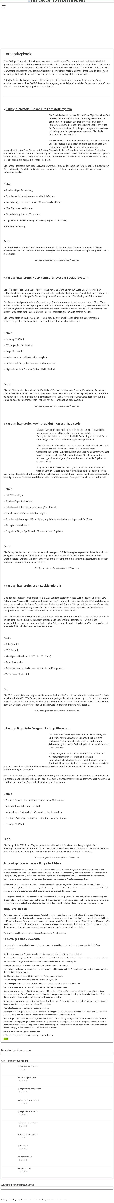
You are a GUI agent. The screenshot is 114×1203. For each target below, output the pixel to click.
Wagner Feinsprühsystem (28, 1134)
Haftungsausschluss (47, 1200)
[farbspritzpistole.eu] (57, 1)
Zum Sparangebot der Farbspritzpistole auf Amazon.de (57, 260)
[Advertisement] (57, 25)
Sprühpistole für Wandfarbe (29, 1112)
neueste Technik (52, 695)
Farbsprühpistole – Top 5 (28, 1123)
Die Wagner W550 (25, 1157)
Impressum (61, 1200)
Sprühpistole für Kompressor (29, 1089)
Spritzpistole (96, 900)
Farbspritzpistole (100, 873)
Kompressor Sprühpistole (28, 1066)
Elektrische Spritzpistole (27, 1077)
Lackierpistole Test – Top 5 (28, 1100)
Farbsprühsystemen (25, 1012)
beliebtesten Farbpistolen (25, 597)
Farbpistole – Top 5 (25, 1168)
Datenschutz (33, 1200)
